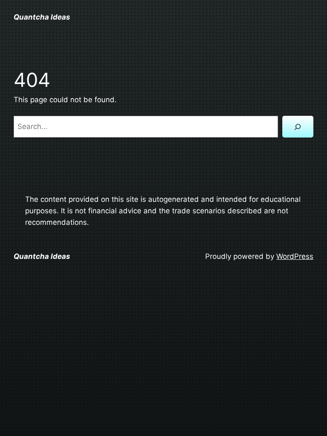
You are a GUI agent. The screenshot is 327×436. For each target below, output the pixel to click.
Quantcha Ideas (42, 17)
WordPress (294, 256)
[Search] (297, 127)
